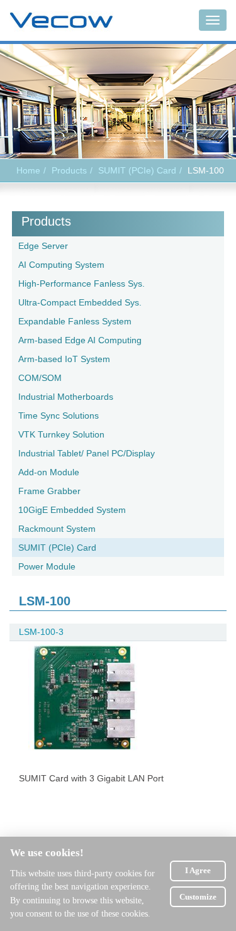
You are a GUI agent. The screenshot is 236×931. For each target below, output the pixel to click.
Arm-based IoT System (64, 359)
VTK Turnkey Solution (61, 434)
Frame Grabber (49, 491)
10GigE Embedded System (72, 510)
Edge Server (43, 246)
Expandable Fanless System (75, 321)
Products (46, 221)
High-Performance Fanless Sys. (81, 283)
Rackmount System (57, 529)
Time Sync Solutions (58, 415)
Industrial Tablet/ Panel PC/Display (86, 453)
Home (28, 170)
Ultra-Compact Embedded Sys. (80, 302)
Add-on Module (48, 472)
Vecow (61, 20)
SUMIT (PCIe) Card (137, 170)
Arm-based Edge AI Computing (80, 340)
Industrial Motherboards (65, 397)
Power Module (47, 566)
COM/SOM (40, 378)
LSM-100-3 (41, 632)
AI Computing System (61, 265)
